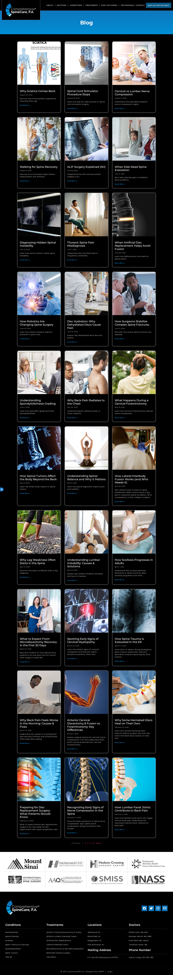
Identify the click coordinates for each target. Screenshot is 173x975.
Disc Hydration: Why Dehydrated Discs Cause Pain (84, 324)
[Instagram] (158, 908)
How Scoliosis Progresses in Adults (134, 561)
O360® (101, 971)
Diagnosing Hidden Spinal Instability (38, 244)
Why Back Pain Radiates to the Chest (86, 402)
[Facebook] (144, 908)
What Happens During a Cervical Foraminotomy (132, 402)
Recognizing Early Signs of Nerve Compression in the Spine (85, 810)
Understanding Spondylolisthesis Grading (38, 402)
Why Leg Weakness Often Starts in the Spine (38, 561)
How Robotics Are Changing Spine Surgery (36, 323)
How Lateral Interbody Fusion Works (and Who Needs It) (131, 479)
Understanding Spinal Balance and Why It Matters (86, 477)
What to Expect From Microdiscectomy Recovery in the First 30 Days (38, 642)
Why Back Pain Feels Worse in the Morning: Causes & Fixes (39, 723)
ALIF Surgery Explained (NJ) (86, 167)
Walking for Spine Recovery (39, 167)
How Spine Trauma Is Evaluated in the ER (129, 640)
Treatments (91, 5)
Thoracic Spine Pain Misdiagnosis (80, 244)
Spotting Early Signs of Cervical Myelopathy (82, 640)
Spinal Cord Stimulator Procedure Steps (82, 92)
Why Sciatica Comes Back (37, 91)
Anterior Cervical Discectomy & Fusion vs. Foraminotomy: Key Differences (84, 725)
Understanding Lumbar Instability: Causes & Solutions (83, 563)
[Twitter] (151, 908)
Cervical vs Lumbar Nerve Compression (132, 93)
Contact (140, 5)
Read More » (25, 105)
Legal (110, 971)
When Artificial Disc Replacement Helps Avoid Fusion (132, 246)
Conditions (76, 5)
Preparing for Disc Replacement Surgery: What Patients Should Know (35, 812)
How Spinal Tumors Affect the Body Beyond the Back (38, 477)
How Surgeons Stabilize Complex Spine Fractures (132, 323)
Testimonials (128, 5)
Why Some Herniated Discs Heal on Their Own (133, 721)
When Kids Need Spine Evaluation (131, 168)
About (50, 5)
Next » (99, 843)
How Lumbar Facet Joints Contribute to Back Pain (132, 809)
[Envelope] (165, 908)
